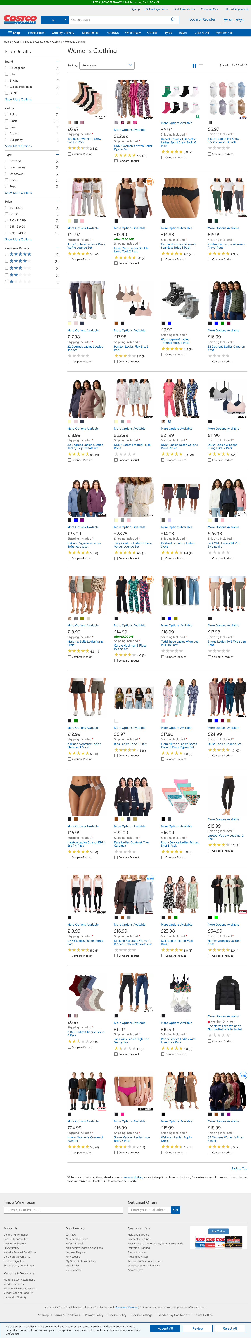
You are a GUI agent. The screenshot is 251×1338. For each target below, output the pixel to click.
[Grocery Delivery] (75, 33)
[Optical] (157, 33)
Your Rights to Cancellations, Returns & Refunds (155, 1243)
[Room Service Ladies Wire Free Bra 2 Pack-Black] (163, 1016)
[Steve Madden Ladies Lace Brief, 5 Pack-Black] (116, 1114)
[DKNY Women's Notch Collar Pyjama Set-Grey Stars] (116, 122)
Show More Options (18, 99)
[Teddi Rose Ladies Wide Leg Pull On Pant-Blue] (169, 618)
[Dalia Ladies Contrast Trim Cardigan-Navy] (129, 819)
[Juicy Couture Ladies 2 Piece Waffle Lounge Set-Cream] (69, 221)
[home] (20, 19)
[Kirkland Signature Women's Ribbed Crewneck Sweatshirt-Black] (116, 917)
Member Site (224, 33)
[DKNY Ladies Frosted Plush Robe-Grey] (122, 421)
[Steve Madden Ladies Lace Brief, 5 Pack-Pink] (122, 1114)
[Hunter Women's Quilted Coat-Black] (210, 917)
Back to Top (239, 1168)
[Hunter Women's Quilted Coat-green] (216, 917)
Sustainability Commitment (19, 1265)
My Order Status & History (81, 1261)
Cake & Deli (202, 33)
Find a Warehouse (19, 1202)
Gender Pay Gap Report (174, 1315)
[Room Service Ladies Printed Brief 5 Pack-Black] (163, 819)
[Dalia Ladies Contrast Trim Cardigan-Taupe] (135, 819)
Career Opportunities (16, 1239)
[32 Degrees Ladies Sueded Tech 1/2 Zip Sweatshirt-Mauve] (76, 421)
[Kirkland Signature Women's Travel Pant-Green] (216, 221)
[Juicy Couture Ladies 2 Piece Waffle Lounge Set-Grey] (76, 221)
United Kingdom (235, 9)
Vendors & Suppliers (19, 1273)
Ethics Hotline (204, 1315)
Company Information (16, 1234)
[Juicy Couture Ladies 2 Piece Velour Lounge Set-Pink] (129, 520)
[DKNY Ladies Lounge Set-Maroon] (222, 720)
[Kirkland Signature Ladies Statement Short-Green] (76, 720)
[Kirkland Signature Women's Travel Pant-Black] (210, 221)
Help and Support (138, 1234)
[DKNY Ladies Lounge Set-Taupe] (229, 720)
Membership (90, 33)
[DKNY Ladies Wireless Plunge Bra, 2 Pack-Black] (210, 421)
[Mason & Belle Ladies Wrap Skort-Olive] (82, 618)
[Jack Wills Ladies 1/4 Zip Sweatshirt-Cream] (210, 520)
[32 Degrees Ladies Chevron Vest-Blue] (216, 323)
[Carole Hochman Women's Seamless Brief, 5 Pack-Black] (163, 221)
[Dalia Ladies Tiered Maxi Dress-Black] (163, 917)
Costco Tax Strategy (15, 1243)
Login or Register (202, 19)
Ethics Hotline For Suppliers (20, 1288)
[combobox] (54, 20)
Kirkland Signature (14, 1261)
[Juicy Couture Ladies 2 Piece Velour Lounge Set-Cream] (116, 520)
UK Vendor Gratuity (15, 1297)
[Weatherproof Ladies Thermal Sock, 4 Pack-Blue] (169, 323)
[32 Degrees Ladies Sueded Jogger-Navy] (82, 323)
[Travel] (187, 33)
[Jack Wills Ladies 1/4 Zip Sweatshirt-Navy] (216, 520)
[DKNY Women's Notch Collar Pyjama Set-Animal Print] (129, 122)
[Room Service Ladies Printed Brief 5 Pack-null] (169, 819)
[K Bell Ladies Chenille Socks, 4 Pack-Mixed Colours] (69, 1016)
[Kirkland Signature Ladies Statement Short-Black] (69, 720)
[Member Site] (233, 33)
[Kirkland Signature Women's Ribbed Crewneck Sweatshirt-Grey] (129, 917)
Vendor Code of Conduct (18, 1292)
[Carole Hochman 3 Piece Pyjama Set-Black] (116, 618)
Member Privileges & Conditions (84, 1247)
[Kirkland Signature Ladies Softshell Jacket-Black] (69, 520)
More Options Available (129, 129)
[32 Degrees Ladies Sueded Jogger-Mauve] (76, 323)
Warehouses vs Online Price (144, 1265)
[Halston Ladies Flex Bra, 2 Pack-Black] (122, 323)
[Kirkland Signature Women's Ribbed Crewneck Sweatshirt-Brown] (122, 917)
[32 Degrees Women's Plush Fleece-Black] (210, 1114)
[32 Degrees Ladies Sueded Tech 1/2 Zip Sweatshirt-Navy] (82, 421)
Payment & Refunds (139, 1239)
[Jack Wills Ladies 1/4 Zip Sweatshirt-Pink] (222, 520)
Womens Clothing (75, 41)
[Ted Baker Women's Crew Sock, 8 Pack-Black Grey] (76, 122)
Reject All (230, 1328)
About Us (11, 1228)
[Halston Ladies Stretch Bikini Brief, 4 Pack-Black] (69, 819)
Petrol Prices (36, 33)
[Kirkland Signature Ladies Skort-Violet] (169, 520)
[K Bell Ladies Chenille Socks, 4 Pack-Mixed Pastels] (76, 1016)
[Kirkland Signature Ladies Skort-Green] (163, 520)
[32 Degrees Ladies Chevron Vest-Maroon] (229, 323)
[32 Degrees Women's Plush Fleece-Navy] (222, 1114)
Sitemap (43, 1315)
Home (7, 41)
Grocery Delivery (63, 33)
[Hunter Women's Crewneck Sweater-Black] (69, 1114)
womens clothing (133, 1177)
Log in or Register (76, 1252)
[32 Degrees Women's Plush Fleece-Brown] (216, 1114)
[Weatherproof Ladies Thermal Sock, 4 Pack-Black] (163, 323)
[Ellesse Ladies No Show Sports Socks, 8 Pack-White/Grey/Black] (210, 122)
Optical (152, 33)
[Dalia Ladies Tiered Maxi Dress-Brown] (169, 917)
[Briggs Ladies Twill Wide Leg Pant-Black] (210, 618)
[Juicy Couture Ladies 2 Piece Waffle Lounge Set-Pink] (82, 221)
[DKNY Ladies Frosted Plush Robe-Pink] (129, 421)
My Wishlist (72, 1265)
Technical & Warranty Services (145, 1261)
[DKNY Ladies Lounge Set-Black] (210, 720)
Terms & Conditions (67, 1315)
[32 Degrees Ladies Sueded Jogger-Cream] (69, 323)
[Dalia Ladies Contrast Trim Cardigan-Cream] (122, 819)
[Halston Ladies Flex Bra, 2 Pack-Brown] (116, 323)
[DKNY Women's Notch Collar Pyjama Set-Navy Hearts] (122, 122)
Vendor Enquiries (14, 1284)
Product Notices (137, 1252)
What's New (133, 33)
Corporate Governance (17, 1256)
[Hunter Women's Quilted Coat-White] (222, 917)
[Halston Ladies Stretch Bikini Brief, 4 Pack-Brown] (76, 819)
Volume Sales (74, 1270)
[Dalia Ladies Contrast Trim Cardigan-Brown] (116, 819)
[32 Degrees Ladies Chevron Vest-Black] (210, 323)
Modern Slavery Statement (19, 1279)
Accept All (165, 1328)
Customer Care (139, 1228)
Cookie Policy (117, 1315)
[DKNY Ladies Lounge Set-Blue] (216, 720)
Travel (182, 33)
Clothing (57, 41)
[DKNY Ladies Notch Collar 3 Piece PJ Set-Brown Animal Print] (163, 421)
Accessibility (135, 1270)
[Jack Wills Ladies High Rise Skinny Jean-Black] (116, 1016)
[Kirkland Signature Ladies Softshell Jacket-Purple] (82, 520)
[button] (175, 19)
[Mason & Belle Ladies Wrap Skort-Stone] (88, 618)
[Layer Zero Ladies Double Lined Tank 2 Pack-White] (122, 221)
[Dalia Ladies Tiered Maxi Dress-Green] (175, 917)
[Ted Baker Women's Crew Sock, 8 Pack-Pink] (82, 122)
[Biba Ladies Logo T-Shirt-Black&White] (116, 720)
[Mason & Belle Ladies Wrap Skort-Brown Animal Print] (69, 618)
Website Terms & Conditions (20, 1252)
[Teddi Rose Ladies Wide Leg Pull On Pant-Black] (163, 618)
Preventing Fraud (138, 1256)
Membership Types (77, 1239)
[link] (87, 117)
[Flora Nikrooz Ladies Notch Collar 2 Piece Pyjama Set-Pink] (163, 720)
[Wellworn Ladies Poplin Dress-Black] (163, 1114)
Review (197, 1328)
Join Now (71, 1234)
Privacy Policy (11, 1247)
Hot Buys (113, 33)
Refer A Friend (74, 1243)
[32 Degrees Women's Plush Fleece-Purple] (229, 1114)
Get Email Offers (142, 1202)
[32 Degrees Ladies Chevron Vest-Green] (222, 323)
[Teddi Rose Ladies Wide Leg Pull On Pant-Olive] (175, 618)
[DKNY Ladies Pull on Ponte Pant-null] (69, 917)
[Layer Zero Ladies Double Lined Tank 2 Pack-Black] (116, 221)
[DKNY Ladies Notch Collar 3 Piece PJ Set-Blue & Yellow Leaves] (169, 421)
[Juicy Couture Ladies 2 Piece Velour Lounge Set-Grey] (122, 520)
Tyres (168, 33)
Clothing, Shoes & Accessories (31, 41)
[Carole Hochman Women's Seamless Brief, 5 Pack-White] (169, 221)
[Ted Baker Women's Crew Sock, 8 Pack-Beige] (69, 122)
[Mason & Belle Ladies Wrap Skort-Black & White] (76, 618)
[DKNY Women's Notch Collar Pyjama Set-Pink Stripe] (135, 122)
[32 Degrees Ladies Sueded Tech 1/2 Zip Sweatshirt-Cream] (69, 421)
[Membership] (99, 33)
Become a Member (127, 1307)
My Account (73, 1256)
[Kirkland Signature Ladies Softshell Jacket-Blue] (76, 520)
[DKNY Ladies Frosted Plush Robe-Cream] (116, 421)
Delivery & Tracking (139, 1247)
